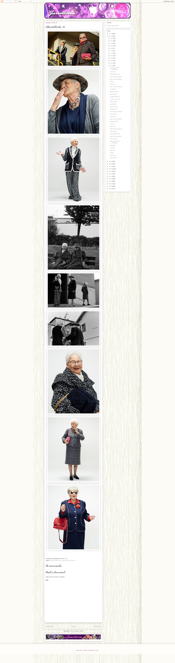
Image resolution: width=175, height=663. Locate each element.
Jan (111, 65)
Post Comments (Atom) (77, 631)
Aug (111, 48)
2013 (110, 176)
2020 (110, 36)
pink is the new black (116, 79)
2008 (110, 188)
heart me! (113, 71)
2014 (110, 174)
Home (74, 626)
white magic (113, 101)
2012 (110, 178)
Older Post (97, 626)
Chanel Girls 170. (115, 96)
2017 (110, 166)
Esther (112, 81)
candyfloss (113, 89)
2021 (110, 33)
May (111, 55)
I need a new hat (115, 99)
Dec (111, 38)
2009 (110, 186)
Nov (111, 40)
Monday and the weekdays (114, 68)
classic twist (113, 94)
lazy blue (112, 150)
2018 (110, 164)
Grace (112, 152)
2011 (110, 181)
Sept (111, 45)
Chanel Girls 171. (115, 74)
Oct (111, 43)
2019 (110, 161)
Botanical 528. (114, 91)
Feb (111, 63)
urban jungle (113, 138)
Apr (111, 58)
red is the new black (115, 76)
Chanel (52, 560)
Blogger (97, 650)
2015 (110, 171)
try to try (112, 124)
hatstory (112, 147)
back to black (114, 106)
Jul (111, 50)
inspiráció (64, 560)
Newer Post (49, 626)
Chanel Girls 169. (115, 133)
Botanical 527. (114, 109)
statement (113, 145)
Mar (111, 60)
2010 (110, 183)
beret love (113, 84)
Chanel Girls (57, 560)
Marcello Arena (71, 560)
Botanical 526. (114, 121)
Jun (111, 53)
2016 (110, 169)
